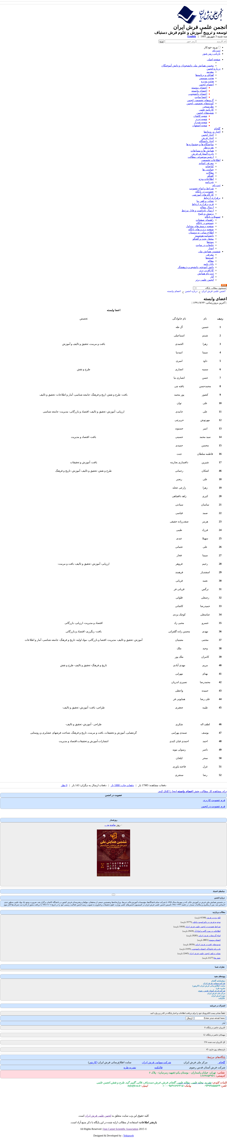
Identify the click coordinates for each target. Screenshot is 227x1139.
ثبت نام (216, 50)
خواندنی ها (208, 169)
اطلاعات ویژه (206, 179)
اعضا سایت (201, 97)
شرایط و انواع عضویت (201, 188)
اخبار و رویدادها (212, 131)
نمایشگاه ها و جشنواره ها (200, 144)
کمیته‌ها (210, 257)
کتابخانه (209, 166)
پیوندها (210, 242)
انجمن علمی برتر (204, 279)
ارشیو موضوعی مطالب (201, 157)
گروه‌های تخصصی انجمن (200, 100)
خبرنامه (209, 182)
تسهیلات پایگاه (212, 216)
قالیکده (159, 1067)
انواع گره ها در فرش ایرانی (209, 935)
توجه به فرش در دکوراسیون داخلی (206, 922)
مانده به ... (110, 824)
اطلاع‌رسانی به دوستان (201, 232)
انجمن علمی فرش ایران (98, 1115)
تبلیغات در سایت (205, 245)
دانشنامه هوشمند (204, 235)
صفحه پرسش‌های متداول (200, 226)
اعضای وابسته (199, 90)
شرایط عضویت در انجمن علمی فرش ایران (203, 926)
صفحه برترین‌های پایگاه (201, 229)
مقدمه (210, 71)
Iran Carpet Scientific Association (120, 1129)
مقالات (210, 172)
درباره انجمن (213, 68)
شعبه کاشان (200, 116)
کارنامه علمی (206, 109)
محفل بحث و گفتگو (203, 238)
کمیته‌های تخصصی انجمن (200, 103)
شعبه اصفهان (199, 125)
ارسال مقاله (207, 207)
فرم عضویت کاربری (214, 800)
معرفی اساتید (206, 163)
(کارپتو (93, 1062)
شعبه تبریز (201, 119)
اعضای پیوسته (199, 87)
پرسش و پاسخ (206, 213)
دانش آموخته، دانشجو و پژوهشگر (196, 267)
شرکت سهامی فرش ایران (156, 1062)
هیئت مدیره (207, 81)
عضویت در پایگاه (204, 191)
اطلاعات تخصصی (210, 160)
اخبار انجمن (207, 134)
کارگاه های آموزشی (203, 194)
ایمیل (211, 248)
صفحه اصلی (213, 59)
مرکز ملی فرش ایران (196, 1062)
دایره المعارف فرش (203, 153)
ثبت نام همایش (205, 273)
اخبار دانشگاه (206, 141)
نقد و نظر (208, 147)
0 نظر (64, 785)
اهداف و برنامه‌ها (204, 75)
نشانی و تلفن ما (205, 201)
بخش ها (217, 958)
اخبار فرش (208, 138)
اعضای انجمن (206, 84)
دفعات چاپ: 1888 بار (122, 785)
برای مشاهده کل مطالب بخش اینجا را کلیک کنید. (192, 791)
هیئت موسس (206, 78)
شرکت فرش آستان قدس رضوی (207, 1067)
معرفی (210, 254)
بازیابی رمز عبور (211, 53)
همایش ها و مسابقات (202, 150)
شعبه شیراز (200, 122)
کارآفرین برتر (206, 270)
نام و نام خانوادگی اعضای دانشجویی (206, 949)
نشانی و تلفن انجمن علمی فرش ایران (205, 953)
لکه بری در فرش (214, 918)
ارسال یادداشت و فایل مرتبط (198, 210)
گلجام (217, 128)
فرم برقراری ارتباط (203, 204)
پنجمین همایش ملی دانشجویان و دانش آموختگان (187, 65)
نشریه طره (130, 1067)
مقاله (211, 260)
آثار (212, 276)
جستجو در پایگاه (205, 223)
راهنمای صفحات (205, 220)
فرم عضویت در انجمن (213, 806)
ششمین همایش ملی (209, 251)
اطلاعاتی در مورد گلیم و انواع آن (207, 931)
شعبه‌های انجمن (205, 112)
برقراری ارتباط (212, 197)
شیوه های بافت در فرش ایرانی (208, 944)
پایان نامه (209, 264)
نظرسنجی (208, 106)
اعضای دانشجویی (197, 94)
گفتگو (210, 175)
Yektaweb (128, 1135)
